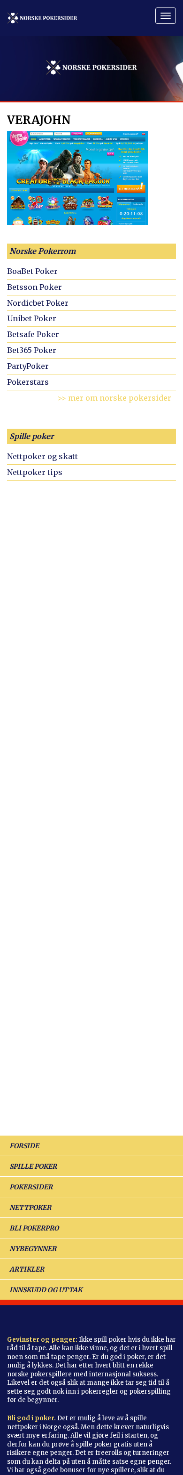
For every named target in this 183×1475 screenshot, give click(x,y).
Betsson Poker (34, 287)
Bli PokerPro (34, 1228)
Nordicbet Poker (38, 303)
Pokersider (31, 1187)
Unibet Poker (31, 318)
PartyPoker (28, 366)
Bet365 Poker (31, 350)
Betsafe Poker (33, 334)
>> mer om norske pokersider (114, 398)
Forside (24, 1146)
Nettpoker (30, 1207)
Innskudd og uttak (45, 1290)
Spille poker (31, 436)
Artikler (26, 1269)
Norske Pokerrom (42, 251)
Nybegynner (32, 1249)
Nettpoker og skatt (42, 456)
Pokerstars (28, 382)
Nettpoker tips (34, 472)
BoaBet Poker (32, 271)
